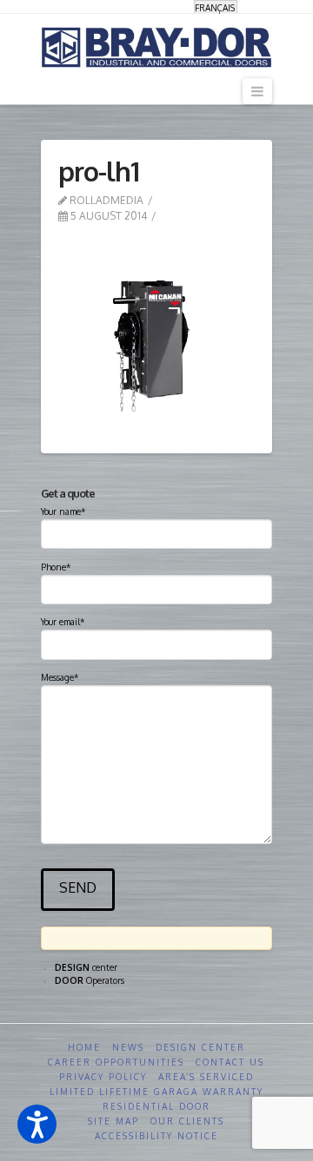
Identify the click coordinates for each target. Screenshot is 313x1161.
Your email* (62, 622)
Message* (59, 677)
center (86, 967)
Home (84, 1047)
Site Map (113, 1121)
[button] (37, 1124)
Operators (89, 980)
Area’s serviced (206, 1077)
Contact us (230, 1062)
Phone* (55, 567)
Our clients (187, 1121)
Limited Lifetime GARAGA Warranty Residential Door (156, 1099)
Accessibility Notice (156, 1136)
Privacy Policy (103, 1077)
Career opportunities (116, 1062)
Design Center (200, 1047)
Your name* (63, 511)
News (128, 1047)
